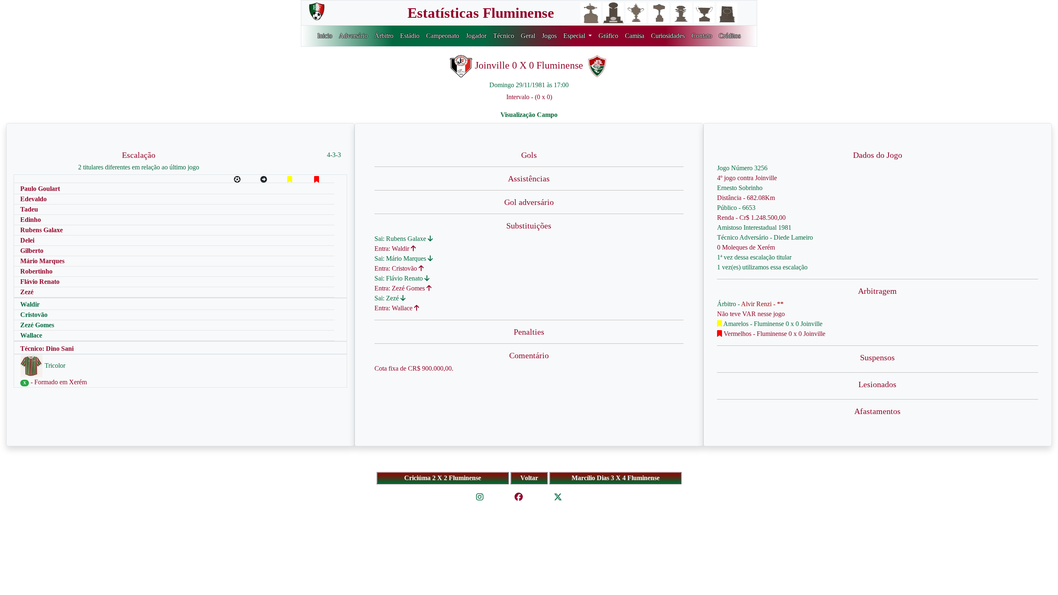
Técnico (503, 35)
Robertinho (36, 271)
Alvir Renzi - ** (762, 303)
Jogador (476, 35)
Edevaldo (33, 198)
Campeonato (442, 35)
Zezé (26, 291)
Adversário (353, 35)
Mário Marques (42, 260)
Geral (528, 35)
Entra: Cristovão (396, 268)
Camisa (634, 35)
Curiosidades (668, 35)
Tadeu (29, 209)
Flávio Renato (40, 281)
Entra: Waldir (392, 248)
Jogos (549, 35)
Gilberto (31, 250)
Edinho (30, 219)
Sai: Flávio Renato (399, 278)
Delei (27, 240)
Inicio (324, 35)
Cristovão (34, 314)
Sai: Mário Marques (401, 258)
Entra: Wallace (394, 308)
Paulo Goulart (40, 188)
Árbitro (383, 35)
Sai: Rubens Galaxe (401, 238)
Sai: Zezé (387, 298)
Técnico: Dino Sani (47, 348)
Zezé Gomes (37, 324)
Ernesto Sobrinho (740, 187)
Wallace (31, 335)
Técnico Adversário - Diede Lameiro (765, 237)
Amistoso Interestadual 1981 (754, 227)
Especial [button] (575, 35)
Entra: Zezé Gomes (400, 288)
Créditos (730, 35)
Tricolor (54, 365)
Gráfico (608, 35)
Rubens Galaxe (41, 229)
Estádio (409, 35)
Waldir (30, 304)
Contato (701, 35)
